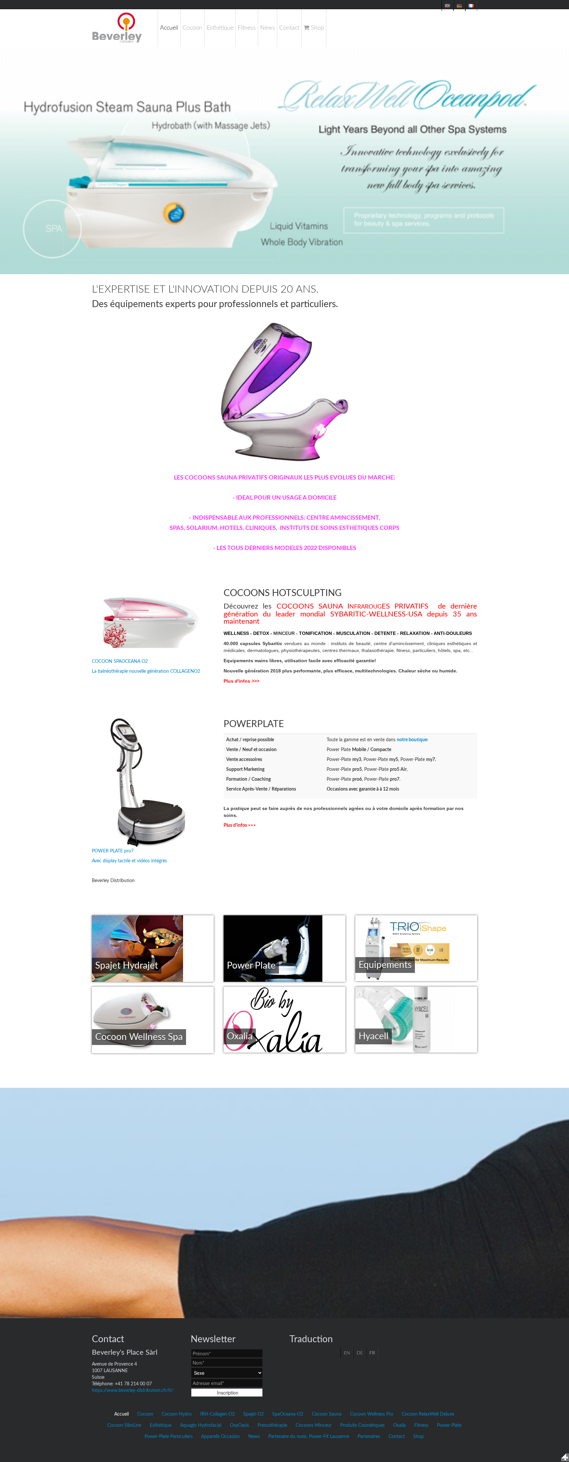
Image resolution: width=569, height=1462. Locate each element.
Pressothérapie (272, 1425)
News (267, 28)
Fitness (247, 28)
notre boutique (412, 740)
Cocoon (192, 28)
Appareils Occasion (220, 1436)
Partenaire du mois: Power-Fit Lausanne (308, 1436)
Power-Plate (449, 1425)
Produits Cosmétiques (362, 1425)
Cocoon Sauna (326, 1414)
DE (360, 1353)
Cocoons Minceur (314, 1425)
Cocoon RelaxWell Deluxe (428, 1414)
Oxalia (399, 1425)
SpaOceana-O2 (287, 1414)
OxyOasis (239, 1425)
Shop (316, 28)
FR (372, 1353)
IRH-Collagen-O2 (217, 1414)
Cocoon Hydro (177, 1414)
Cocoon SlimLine (124, 1425)
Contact (289, 28)
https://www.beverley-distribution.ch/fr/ (132, 1390)
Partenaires (369, 1436)
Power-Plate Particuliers (169, 1436)
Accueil (169, 28)
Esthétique (219, 28)
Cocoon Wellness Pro (371, 1414)
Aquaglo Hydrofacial (200, 1425)
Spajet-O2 (253, 1414)
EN (347, 1353)
